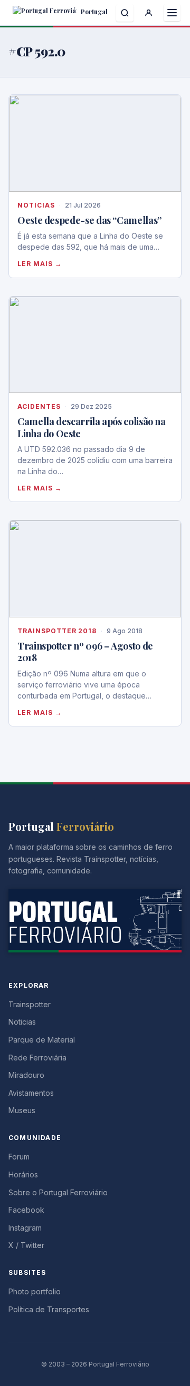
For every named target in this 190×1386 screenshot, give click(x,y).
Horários (23, 1174)
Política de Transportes (48, 1309)
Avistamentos (31, 1092)
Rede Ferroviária (37, 1057)
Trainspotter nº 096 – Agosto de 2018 (85, 652)
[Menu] (172, 12)
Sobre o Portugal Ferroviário (58, 1192)
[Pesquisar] (125, 13)
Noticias (36, 205)
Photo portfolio (34, 1291)
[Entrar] (148, 13)
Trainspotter (29, 1004)
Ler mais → (39, 264)
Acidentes (39, 406)
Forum (19, 1156)
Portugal (93, 11)
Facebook (26, 1209)
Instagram (25, 1227)
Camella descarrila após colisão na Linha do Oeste (91, 427)
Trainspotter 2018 (57, 631)
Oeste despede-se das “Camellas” (89, 220)
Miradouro (26, 1074)
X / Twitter (26, 1245)
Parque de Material (41, 1039)
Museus (21, 1110)
